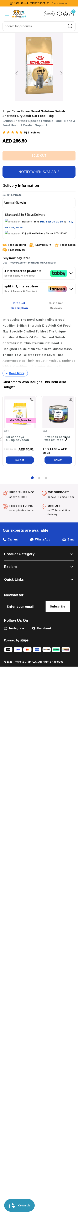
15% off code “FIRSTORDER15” (39, 3)
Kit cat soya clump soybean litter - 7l (17, 438)
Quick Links (14, 579)
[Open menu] (6, 13)
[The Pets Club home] (19, 13)
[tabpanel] (39, 346)
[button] (12, 133)
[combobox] (39, 26)
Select (19, 459)
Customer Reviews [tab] (56, 305)
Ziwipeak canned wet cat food (57, 438)
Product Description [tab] (19, 305)
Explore (10, 566)
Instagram (16, 627)
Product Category (19, 553)
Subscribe (58, 606)
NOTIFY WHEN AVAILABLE (39, 171)
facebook (44, 627)
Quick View (32, 399)
